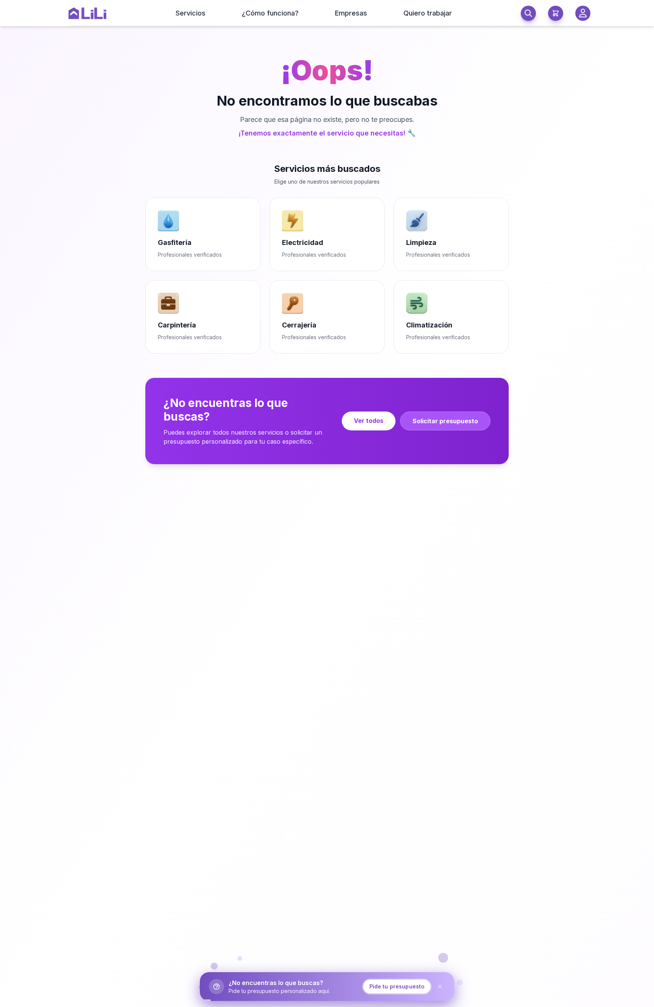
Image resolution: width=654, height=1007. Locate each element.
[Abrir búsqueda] (528, 13)
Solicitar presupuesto (445, 421)
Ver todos (368, 420)
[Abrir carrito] (555, 13)
